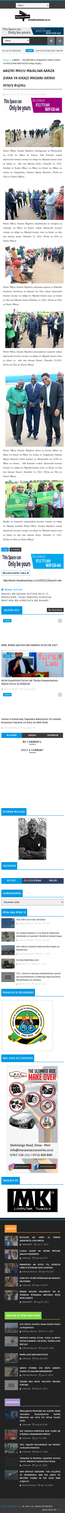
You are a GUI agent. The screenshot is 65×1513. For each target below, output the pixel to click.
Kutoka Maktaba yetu (27, 960)
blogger (11, 735)
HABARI (15, 50)
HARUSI (10, 1228)
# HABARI (15, 549)
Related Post (12, 610)
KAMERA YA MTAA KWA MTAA (23, 1315)
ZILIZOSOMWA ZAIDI (33, 881)
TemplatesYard (33, 1502)
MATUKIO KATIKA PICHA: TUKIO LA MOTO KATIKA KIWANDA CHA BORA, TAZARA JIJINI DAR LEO (40, 1341)
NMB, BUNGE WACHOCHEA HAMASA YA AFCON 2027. (29, 645)
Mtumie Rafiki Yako (15, 572)
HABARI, (42, 94)
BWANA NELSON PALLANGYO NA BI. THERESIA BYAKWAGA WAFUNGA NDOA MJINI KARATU (40, 1294)
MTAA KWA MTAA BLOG (11, 1506)
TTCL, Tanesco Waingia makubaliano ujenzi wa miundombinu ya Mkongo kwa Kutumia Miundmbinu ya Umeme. (38, 976)
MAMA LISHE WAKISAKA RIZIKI (34, 1354)
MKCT (59, 1510)
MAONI (53, 880)
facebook (52, 735)
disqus (32, 735)
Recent (11, 880)
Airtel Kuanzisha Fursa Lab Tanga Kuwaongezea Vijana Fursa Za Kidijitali (29, 682)
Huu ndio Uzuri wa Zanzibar (30, 919)
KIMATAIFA (12, 1402)
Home (6, 59)
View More (56, 609)
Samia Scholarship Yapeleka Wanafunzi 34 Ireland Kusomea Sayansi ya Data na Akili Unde (31, 721)
